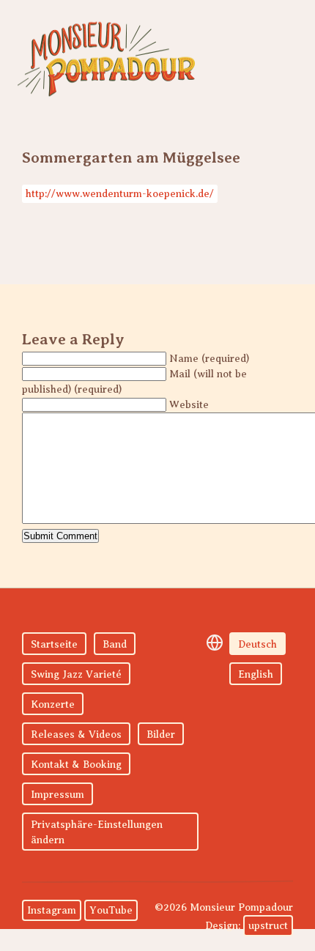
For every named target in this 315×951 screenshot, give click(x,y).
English (255, 674)
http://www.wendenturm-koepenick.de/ (120, 193)
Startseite (54, 644)
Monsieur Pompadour (106, 59)
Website (189, 404)
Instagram (51, 910)
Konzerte (53, 704)
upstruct (268, 925)
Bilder (161, 734)
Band (115, 644)
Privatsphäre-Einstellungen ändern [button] (97, 832)
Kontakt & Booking (76, 764)
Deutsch (257, 644)
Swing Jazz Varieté (76, 674)
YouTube (111, 910)
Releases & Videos (76, 734)
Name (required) (209, 358)
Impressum (57, 794)
